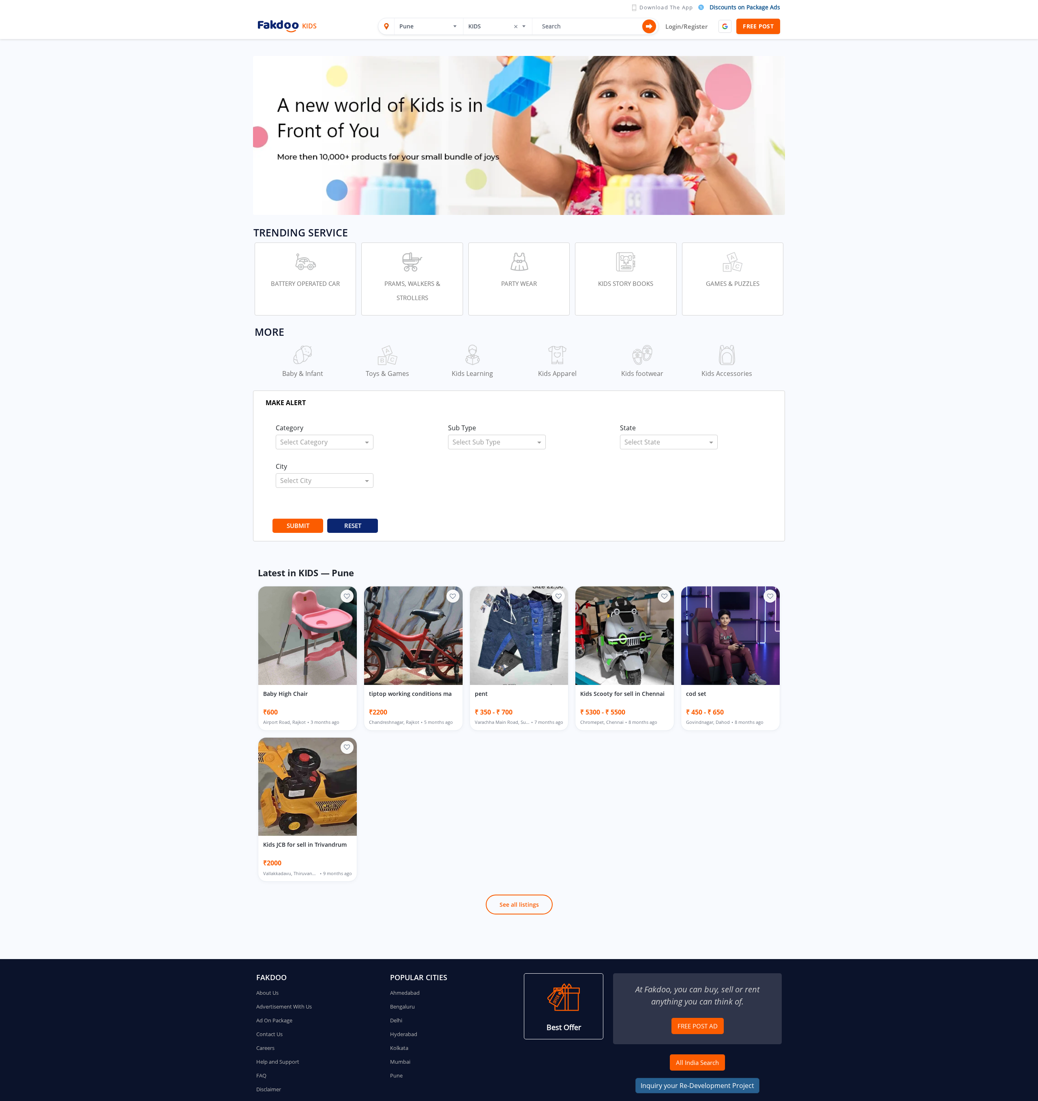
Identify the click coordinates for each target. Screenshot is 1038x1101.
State (628, 427)
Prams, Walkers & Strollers (412, 290)
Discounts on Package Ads (745, 7)
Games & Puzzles (732, 283)
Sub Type (462, 427)
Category (289, 427)
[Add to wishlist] (347, 596)
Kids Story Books (625, 283)
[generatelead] (519, 135)
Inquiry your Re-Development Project (697, 1085)
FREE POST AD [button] (698, 1026)
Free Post (758, 26)
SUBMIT (298, 526)
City (281, 466)
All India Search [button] (697, 1062)
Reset (352, 526)
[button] (563, 1006)
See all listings (519, 904)
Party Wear (519, 283)
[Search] (649, 26)
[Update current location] (386, 26)
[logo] (278, 26)
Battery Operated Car (305, 283)
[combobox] (425, 26)
